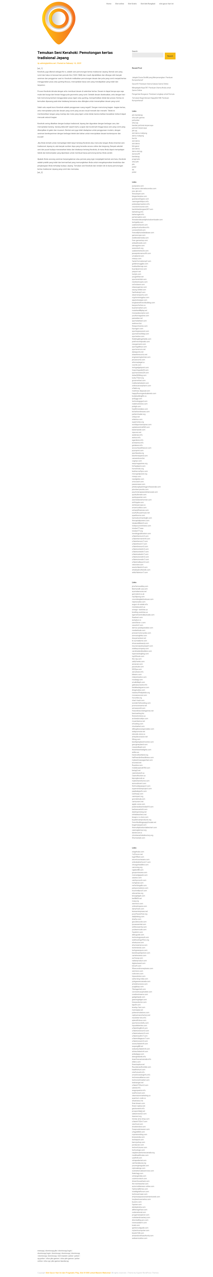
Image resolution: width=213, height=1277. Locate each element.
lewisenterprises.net (140, 911)
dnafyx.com (136, 919)
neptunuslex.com (138, 602)
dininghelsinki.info (139, 1057)
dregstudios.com (138, 690)
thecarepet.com (138, 194)
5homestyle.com (138, 838)
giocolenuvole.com (139, 922)
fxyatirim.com (137, 932)
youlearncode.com (139, 930)
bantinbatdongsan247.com (142, 209)
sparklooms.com (138, 515)
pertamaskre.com (139, 217)
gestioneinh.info (138, 1109)
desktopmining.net (139, 812)
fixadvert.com (137, 617)
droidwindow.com (139, 1127)
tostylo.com (136, 274)
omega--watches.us (140, 610)
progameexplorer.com (140, 1215)
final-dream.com (138, 1103)
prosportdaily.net (138, 1111)
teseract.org (137, 1116)
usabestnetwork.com (140, 251)
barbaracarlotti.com (139, 809)
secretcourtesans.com (141, 859)
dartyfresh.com (138, 909)
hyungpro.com (137, 329)
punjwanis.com (138, 186)
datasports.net (137, 352)
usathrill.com (137, 1158)
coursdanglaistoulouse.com (142, 599)
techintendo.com (138, 948)
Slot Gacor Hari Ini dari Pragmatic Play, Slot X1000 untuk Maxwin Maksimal (78, 1273)
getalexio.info (137, 445)
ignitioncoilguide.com (140, 1228)
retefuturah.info (138, 1072)
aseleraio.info (137, 435)
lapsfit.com (136, 1005)
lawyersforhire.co (139, 305)
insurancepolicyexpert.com (142, 646)
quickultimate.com (139, 495)
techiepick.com (138, 1140)
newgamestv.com (139, 344)
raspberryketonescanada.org (143, 1153)
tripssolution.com (138, 976)
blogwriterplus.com (139, 196)
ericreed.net (136, 763)
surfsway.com (137, 958)
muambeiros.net (138, 721)
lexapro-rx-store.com (140, 817)
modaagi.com (137, 680)
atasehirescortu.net (139, 355)
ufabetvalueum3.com (140, 1033)
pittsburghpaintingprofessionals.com (146, 487)
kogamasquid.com (139, 825)
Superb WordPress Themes (147, 1273)
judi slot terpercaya (139, 128)
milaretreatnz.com (139, 677)
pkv (133, 164)
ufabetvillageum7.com (141, 1038)
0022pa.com (137, 669)
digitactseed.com (138, 963)
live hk (134, 138)
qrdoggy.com (137, 399)
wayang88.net (137, 1046)
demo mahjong (138, 136)
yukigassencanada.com (141, 981)
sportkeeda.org (138, 453)
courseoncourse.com (140, 207)
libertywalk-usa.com (140, 589)
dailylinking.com (138, 917)
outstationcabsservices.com (143, 1171)
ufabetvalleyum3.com (140, 562)
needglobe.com (138, 479)
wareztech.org (137, 248)
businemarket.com (139, 308)
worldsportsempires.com (141, 425)
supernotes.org (138, 422)
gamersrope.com (138, 235)
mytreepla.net (137, 1010)
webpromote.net (138, 732)
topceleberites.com (139, 1025)
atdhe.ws (135, 752)
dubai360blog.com (139, 375)
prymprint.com (137, 450)
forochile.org (137, 698)
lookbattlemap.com (139, 266)
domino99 (136, 154)
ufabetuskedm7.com (140, 554)
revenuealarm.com (139, 1223)
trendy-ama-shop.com (141, 1119)
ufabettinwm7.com (139, 544)
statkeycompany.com (140, 648)
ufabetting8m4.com (140, 1028)
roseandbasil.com (139, 747)
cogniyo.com (137, 461)
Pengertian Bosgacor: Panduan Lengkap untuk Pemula (153, 94)
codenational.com (139, 1212)
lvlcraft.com (136, 966)
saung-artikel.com (139, 290)
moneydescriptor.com (140, 313)
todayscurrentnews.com (141, 526)
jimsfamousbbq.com (140, 586)
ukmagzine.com (138, 246)
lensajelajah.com (138, 896)
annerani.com (137, 664)
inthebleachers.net (139, 815)
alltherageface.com (139, 1210)
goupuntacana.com (139, 872)
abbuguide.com (138, 935)
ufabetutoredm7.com (140, 559)
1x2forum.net (137, 854)
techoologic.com (138, 1150)
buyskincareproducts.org (141, 820)
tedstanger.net (137, 1083)
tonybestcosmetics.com (141, 1199)
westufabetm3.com (140, 567)
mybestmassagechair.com (142, 760)
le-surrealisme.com (139, 641)
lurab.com (136, 1225)
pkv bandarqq (137, 115)
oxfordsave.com (138, 284)
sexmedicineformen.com (142, 500)
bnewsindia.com (138, 1137)
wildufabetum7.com (140, 572)
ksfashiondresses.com (141, 412)
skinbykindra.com (139, 1207)
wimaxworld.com (138, 708)
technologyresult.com (140, 937)
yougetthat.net (138, 277)
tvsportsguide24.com (140, 370)
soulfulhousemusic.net (141, 513)
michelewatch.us (138, 607)
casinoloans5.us (138, 773)
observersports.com (140, 295)
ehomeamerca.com (139, 945)
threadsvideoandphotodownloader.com (147, 220)
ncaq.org (135, 901)
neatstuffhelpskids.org (141, 693)
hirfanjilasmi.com (138, 466)
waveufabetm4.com (140, 1044)
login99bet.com (138, 857)
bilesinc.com (137, 674)
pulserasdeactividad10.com (142, 807)
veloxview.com (137, 565)
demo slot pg (137, 151)
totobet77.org (137, 531)
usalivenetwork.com (140, 225)
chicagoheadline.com (140, 865)
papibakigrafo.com (139, 791)
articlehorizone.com (140, 984)
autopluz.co (136, 620)
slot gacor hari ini (166, 4)
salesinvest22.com (139, 1114)
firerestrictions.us (139, 716)
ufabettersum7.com (140, 541)
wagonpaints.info (139, 1090)
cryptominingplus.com (140, 297)
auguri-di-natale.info (140, 604)
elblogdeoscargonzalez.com (143, 729)
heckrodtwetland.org (140, 755)
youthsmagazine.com (140, 316)
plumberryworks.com (140, 489)
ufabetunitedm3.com (140, 549)
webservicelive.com (139, 1238)
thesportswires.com (140, 326)
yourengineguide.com (140, 1166)
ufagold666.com (138, 1132)
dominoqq (56, 1253)
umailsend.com (138, 256)
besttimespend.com (140, 456)
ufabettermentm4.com (141, 539)
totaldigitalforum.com (140, 1192)
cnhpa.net (136, 417)
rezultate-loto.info (139, 1018)
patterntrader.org (138, 414)
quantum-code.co (139, 1098)
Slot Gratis (132, 4)
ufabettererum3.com (140, 536)
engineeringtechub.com (141, 357)
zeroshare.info (137, 672)
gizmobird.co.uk (138, 594)
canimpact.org (137, 796)
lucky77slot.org (138, 378)
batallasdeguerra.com (140, 687)
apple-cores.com (138, 804)
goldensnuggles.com (140, 264)
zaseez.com (137, 878)
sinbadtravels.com (139, 243)
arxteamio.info (137, 443)
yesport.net (136, 271)
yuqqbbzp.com (138, 987)
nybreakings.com (138, 1168)
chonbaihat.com (138, 726)
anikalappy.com (138, 1054)
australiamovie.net (139, 591)
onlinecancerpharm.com (141, 386)
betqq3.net (136, 770)
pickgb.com (136, 406)
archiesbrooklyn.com (140, 719)
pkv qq (134, 131)
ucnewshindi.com (139, 230)
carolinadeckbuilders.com (142, 651)
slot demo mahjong (139, 133)
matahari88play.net (139, 310)
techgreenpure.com (139, 950)
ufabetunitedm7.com (140, 552)
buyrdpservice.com (139, 269)
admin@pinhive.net (48, 63)
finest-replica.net (138, 1106)
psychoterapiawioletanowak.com (145, 492)
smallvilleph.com (138, 682)
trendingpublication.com (141, 533)
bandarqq (136, 156)
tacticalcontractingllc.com (142, 518)
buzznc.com (137, 1202)
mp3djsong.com (138, 597)
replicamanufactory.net (141, 1015)
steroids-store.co (138, 734)
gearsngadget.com (139, 1000)
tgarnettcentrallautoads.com (143, 615)
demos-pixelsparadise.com (142, 628)
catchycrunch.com (139, 880)
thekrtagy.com (137, 1173)
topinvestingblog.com (140, 654)
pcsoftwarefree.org (139, 914)
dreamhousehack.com (141, 1181)
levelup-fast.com (138, 1007)
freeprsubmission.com (141, 1129)
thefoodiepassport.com (141, 786)
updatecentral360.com (141, 427)
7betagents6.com (139, 989)
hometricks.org (138, 469)
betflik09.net (137, 898)
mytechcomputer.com (140, 1230)
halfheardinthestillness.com (143, 757)
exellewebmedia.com (140, 238)
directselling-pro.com (140, 1220)
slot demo (136, 141)
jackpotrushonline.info (140, 227)
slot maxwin (62, 1256)
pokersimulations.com (140, 1013)
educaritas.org (137, 893)
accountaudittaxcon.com (141, 448)
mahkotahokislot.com (140, 383)
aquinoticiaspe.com (139, 300)
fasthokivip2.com (138, 292)
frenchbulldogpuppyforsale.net (144, 822)
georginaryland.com (140, 744)
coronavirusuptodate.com (142, 992)
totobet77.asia (137, 528)
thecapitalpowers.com (140, 521)
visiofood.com (137, 1124)
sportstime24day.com (140, 334)
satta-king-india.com (140, 979)
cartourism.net (137, 802)
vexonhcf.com (137, 625)
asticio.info (136, 438)
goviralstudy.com (138, 799)
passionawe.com (138, 484)
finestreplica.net (138, 1064)
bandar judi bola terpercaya (142, 125)
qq (133, 169)
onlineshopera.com (139, 906)
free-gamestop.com (140, 240)
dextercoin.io (137, 833)
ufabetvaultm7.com (140, 1036)
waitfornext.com (138, 1093)
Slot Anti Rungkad (148, 4)
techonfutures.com (139, 1147)
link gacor (135, 146)
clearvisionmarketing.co (141, 1096)
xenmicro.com (137, 904)
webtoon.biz (137, 323)
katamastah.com (138, 430)
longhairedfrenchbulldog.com (143, 303)
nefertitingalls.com (139, 885)
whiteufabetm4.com (140, 1051)
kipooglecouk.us (138, 778)
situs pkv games (138, 118)
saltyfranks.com (138, 661)
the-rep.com (137, 659)
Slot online (119, 4)
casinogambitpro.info (140, 201)
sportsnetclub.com (139, 279)
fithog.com (136, 739)
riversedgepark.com (140, 875)
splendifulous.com (139, 1020)
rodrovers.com (137, 974)
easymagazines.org (139, 463)
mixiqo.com (136, 476)
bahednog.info (137, 212)
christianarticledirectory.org (142, 835)
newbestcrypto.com (140, 282)
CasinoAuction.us (139, 776)
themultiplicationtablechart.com (144, 827)
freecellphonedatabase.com (143, 233)
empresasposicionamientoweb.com (146, 1197)
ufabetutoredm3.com (140, 557)
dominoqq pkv (51, 1251)
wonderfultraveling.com (141, 703)
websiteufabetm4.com (141, 1049)
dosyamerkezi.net (139, 638)
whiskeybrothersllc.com (141, 570)
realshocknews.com (140, 404)
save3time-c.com (139, 623)
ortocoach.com (138, 482)
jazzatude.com (138, 667)
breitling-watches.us (140, 612)
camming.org (137, 867)
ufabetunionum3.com (140, 1031)
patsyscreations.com (140, 888)
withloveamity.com (139, 927)
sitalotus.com (137, 419)
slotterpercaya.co (139, 505)
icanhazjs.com (137, 794)
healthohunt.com (138, 1070)
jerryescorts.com (138, 360)
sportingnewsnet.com (140, 331)
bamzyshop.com (138, 1142)
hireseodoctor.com (139, 1002)
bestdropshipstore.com (141, 953)
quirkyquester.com (139, 497)
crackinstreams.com (140, 994)
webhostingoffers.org (140, 940)
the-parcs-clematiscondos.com (144, 188)
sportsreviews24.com (140, 373)
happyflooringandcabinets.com (144, 393)
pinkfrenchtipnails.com (141, 342)
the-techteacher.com (140, 1184)
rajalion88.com (137, 870)
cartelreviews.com (139, 955)
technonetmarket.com (141, 1080)
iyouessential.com (139, 924)
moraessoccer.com (139, 695)
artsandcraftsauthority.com (142, 1236)
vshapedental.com (139, 1160)
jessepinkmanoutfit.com (141, 253)
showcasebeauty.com (140, 643)
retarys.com (136, 259)
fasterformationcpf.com (141, 261)
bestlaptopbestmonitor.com (143, 742)
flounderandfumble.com (141, 1067)
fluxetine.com (137, 765)
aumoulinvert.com (139, 783)
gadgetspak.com (138, 997)
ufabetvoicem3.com (140, 1041)
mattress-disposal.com (141, 391)
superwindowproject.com (142, 789)
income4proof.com (139, 891)
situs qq (135, 123)
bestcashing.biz (138, 713)
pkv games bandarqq (60, 1261)
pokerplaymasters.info (141, 204)
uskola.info (136, 1088)
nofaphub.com (137, 883)
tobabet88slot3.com (140, 523)
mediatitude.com (138, 630)
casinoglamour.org (139, 830)
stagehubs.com (138, 852)
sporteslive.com (138, 336)
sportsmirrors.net (139, 349)
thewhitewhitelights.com (141, 750)
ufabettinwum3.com (140, 546)
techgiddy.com (137, 222)
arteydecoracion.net (140, 737)
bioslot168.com (138, 1233)
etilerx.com (136, 1062)
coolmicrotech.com (139, 1179)
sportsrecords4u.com (140, 1023)
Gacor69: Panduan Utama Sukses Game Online (150, 84)
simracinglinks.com (139, 636)
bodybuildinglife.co (139, 396)
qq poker (41, 1258)
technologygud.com (139, 401)
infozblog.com (137, 724)
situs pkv (135, 162)
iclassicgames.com (139, 287)
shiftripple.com (138, 502)
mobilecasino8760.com (141, 768)
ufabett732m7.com (139, 1121)
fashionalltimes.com (140, 1189)
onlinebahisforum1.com (141, 862)
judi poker (136, 120)
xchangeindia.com (139, 1176)
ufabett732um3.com (140, 1085)
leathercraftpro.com (140, 471)
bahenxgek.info (138, 214)
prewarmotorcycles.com (141, 633)
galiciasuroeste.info (139, 685)
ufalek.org (136, 388)
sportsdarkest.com (139, 321)
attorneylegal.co (138, 362)
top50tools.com (138, 656)
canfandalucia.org (139, 1163)
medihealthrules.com (140, 1155)
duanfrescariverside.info (141, 1059)
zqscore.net (136, 432)
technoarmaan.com (139, 1194)
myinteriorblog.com (139, 1134)
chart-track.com (138, 700)
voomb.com (136, 365)
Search (135, 51)
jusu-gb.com (137, 191)
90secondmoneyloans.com (142, 968)
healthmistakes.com (140, 409)
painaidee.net (137, 318)
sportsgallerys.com (139, 347)
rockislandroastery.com (141, 1217)
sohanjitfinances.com (140, 510)
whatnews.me (137, 1101)
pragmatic (136, 159)
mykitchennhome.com (141, 781)
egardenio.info (137, 440)
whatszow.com (138, 942)
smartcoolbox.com (139, 508)
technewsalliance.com (140, 1077)
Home (108, 4)
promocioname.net (139, 706)
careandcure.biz (138, 458)
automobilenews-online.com (143, 1186)
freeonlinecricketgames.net (143, 711)
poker (134, 167)
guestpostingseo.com (140, 199)
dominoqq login (64, 1251)
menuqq (40, 1251)
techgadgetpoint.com (140, 367)
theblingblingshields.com (141, 339)
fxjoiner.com (137, 1204)
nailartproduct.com (139, 961)
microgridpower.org (139, 474)
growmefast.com (139, 380)
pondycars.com (138, 1145)
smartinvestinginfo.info (141, 1075)
